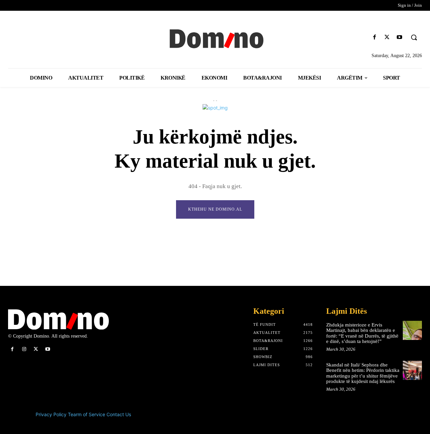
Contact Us (118, 414)
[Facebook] (374, 37)
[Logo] (215, 38)
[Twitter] (387, 37)
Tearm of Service (86, 414)
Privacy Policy (51, 414)
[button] (414, 37)
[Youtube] (399, 37)
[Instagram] (24, 349)
